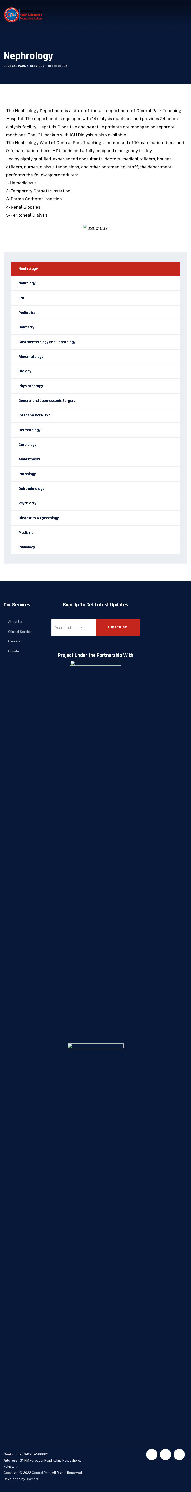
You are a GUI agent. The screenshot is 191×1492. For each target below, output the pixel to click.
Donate (13, 651)
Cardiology (27, 444)
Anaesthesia (29, 459)
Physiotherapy (31, 386)
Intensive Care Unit (34, 415)
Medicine (26, 532)
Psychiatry (27, 503)
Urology (25, 371)
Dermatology (30, 430)
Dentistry (26, 327)
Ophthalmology (31, 488)
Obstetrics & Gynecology (39, 518)
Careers (14, 641)
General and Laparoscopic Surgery (47, 400)
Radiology (27, 547)
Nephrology (28, 268)
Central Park (41, 1473)
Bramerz (32, 1479)
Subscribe (117, 627)
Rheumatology (31, 356)
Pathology (27, 474)
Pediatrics (27, 312)
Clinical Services (20, 631)
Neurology (27, 283)
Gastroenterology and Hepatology (47, 342)
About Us (15, 622)
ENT (22, 298)
